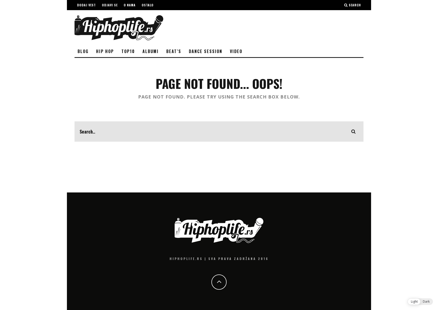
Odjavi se (110, 5)
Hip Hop (105, 51)
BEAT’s (173, 51)
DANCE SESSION (205, 51)
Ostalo (148, 5)
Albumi (150, 51)
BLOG (83, 51)
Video (236, 51)
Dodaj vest (86, 5)
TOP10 (128, 51)
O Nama (130, 5)
